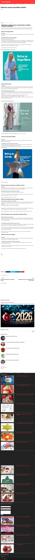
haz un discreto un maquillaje (12, 195)
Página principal (3, 366)
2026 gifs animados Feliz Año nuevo (7, 302)
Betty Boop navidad (20, 544)
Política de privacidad (4, 367)
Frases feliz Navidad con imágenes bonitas (12, 348)
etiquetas (2, 368)
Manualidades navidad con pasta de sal (23, 535)
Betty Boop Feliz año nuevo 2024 (22, 493)
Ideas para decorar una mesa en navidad (23, 484)
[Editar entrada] (1, 254)
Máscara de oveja (4, 194)
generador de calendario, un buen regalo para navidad (24, 414)
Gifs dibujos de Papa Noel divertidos (22, 442)
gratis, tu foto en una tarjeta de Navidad (23, 516)
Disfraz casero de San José (22, 133)
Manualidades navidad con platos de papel (23, 465)
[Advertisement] (17, 16)
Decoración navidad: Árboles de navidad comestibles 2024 (15, 342)
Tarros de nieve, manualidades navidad (23, 385)
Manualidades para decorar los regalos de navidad (25, 394)
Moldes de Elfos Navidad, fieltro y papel (12, 354)
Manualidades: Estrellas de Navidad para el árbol (25, 432)
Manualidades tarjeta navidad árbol (22, 475)
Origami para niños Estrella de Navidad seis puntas (25, 423)
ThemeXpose (5, 558)
